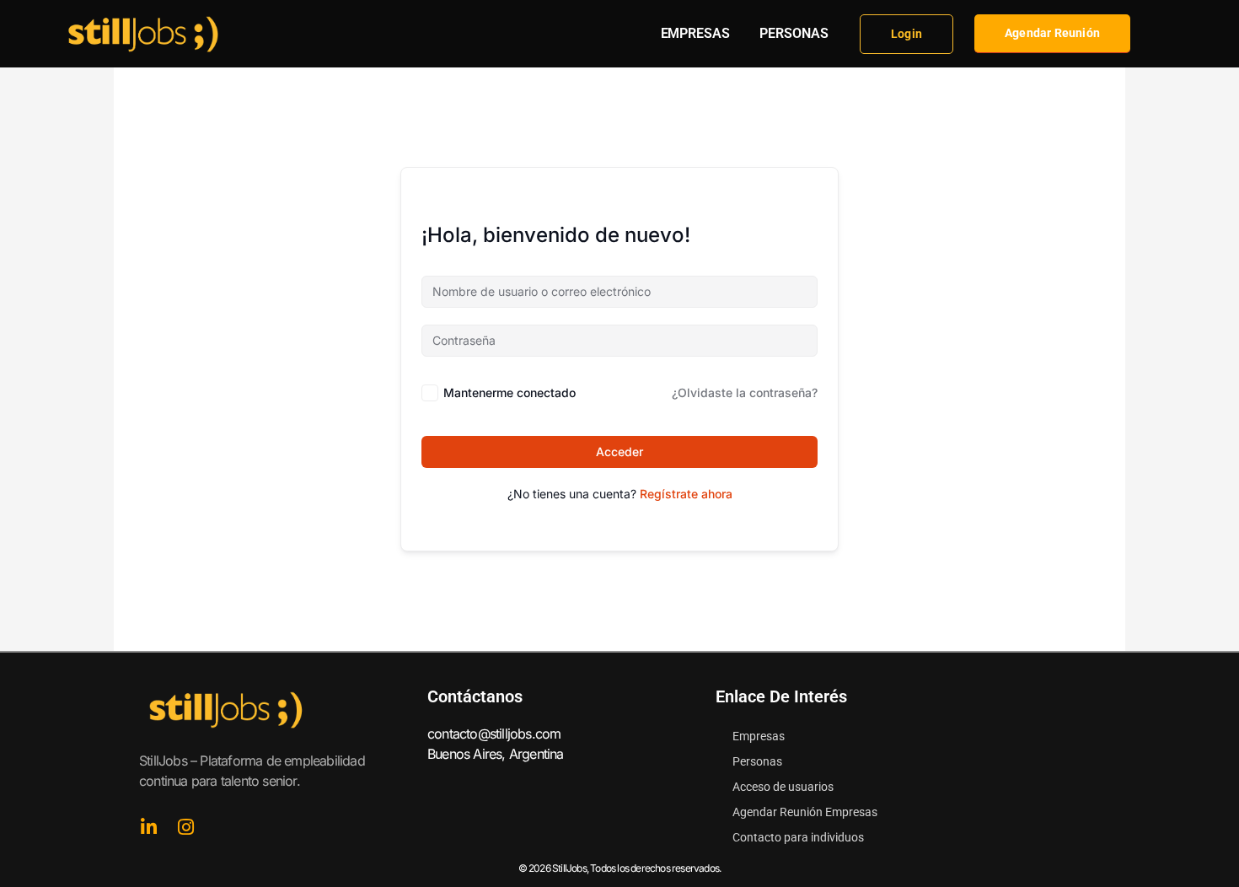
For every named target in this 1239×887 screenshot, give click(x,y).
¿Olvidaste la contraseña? (745, 392)
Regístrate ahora (686, 494)
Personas (757, 761)
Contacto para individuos (798, 837)
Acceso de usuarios (783, 786)
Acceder (619, 451)
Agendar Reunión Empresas (804, 812)
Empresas (758, 736)
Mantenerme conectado (509, 392)
